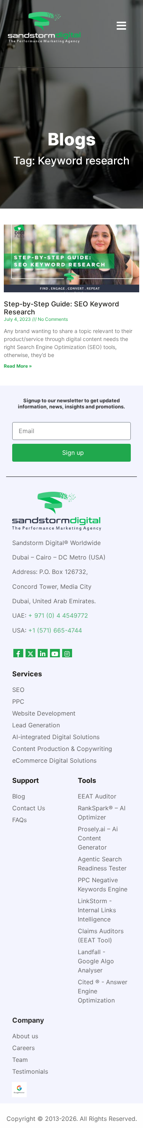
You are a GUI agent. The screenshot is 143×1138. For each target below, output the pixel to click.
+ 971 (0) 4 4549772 (58, 615)
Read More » (18, 366)
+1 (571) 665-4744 (55, 630)
